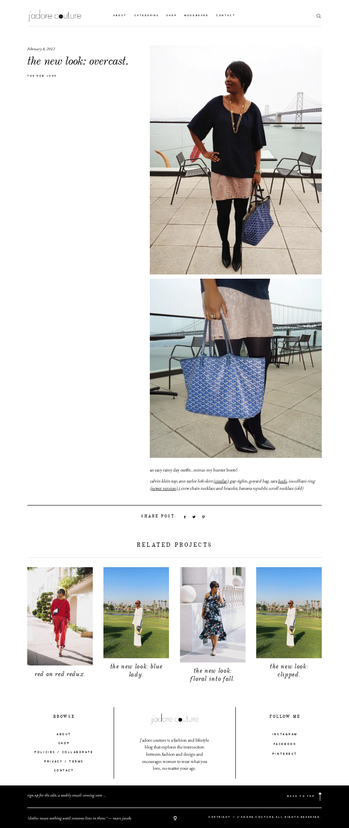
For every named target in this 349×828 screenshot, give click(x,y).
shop (171, 15)
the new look (42, 76)
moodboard (196, 15)
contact (225, 15)
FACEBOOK (285, 744)
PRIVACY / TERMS (63, 761)
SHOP (64, 743)
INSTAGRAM (285, 734)
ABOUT (64, 734)
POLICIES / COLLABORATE (63, 752)
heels (282, 481)
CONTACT (64, 770)
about (120, 15)
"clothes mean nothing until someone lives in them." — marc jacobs (79, 818)
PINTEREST (285, 754)
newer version (163, 488)
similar (221, 481)
